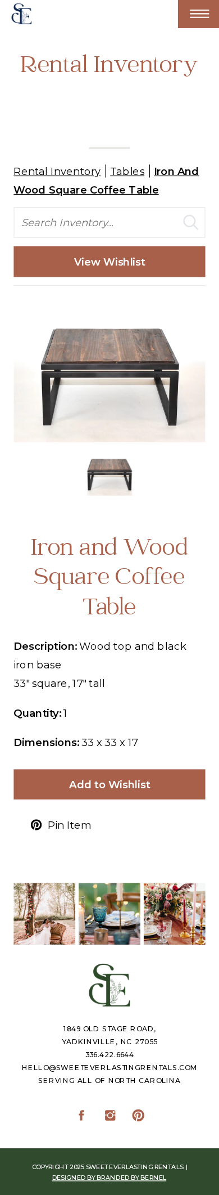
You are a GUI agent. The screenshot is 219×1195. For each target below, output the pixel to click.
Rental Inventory (57, 170)
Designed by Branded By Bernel (109, 1177)
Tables (127, 170)
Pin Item (70, 825)
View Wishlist (109, 261)
